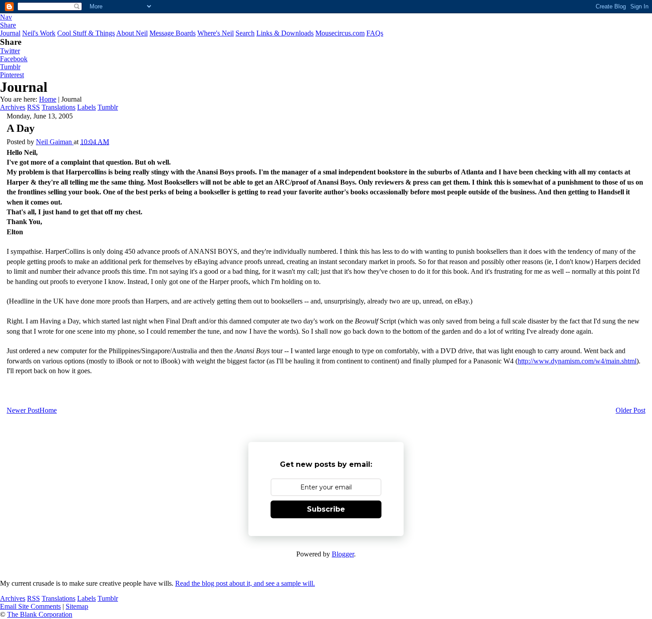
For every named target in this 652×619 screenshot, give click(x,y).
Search (245, 33)
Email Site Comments (30, 606)
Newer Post (23, 410)
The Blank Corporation (39, 614)
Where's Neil (215, 33)
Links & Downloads (285, 33)
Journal (10, 33)
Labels (86, 107)
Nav (6, 17)
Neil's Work (38, 33)
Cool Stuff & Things (86, 33)
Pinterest (12, 75)
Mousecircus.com (340, 33)
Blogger (343, 554)
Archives (12, 107)
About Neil (132, 33)
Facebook (13, 59)
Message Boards (172, 33)
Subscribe (326, 509)
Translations (58, 107)
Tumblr (10, 67)
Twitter (10, 51)
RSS (33, 107)
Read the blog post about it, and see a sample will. (245, 583)
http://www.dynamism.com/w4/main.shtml (577, 361)
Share (8, 25)
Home (47, 99)
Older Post (630, 410)
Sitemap (77, 606)
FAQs (374, 33)
